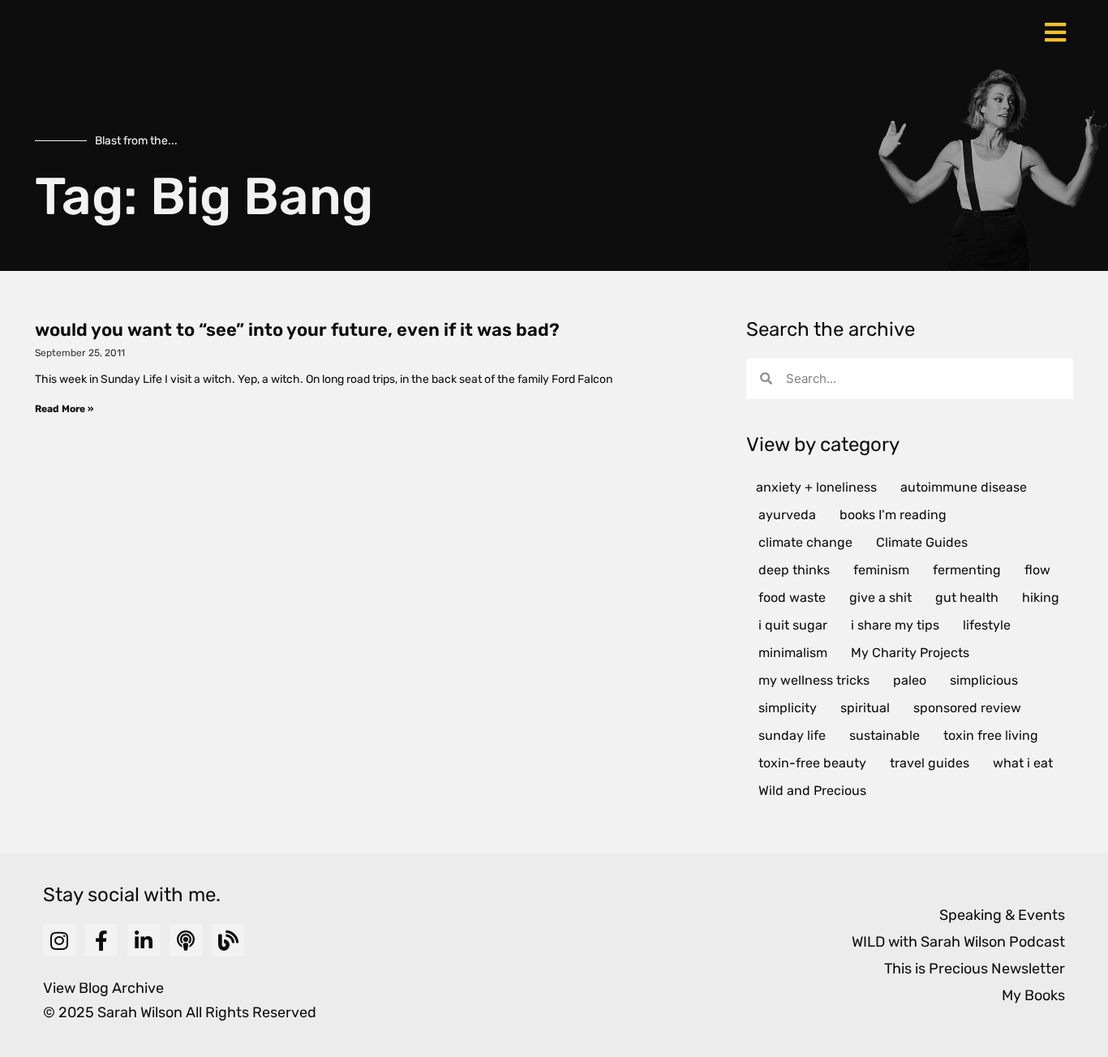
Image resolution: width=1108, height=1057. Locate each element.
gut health (966, 597)
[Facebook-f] (101, 940)
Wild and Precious (812, 790)
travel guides (929, 763)
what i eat (1023, 763)
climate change (805, 542)
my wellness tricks (814, 680)
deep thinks (794, 570)
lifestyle (987, 625)
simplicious (984, 680)
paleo (909, 680)
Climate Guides (922, 542)
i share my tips (895, 625)
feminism (881, 570)
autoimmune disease (963, 487)
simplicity (787, 707)
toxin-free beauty (812, 763)
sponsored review (967, 707)
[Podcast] (186, 940)
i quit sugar (792, 625)
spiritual (865, 707)
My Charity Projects (910, 652)
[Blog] (228, 940)
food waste (792, 597)
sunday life (792, 735)
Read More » (64, 409)
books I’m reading (893, 514)
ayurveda (787, 514)
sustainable (884, 735)
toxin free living (990, 735)
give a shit (880, 597)
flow (1037, 570)
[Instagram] (59, 940)
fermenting (967, 570)
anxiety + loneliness (816, 487)
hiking (1040, 597)
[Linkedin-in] (143, 940)
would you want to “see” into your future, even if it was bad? (297, 330)
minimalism (792, 652)
